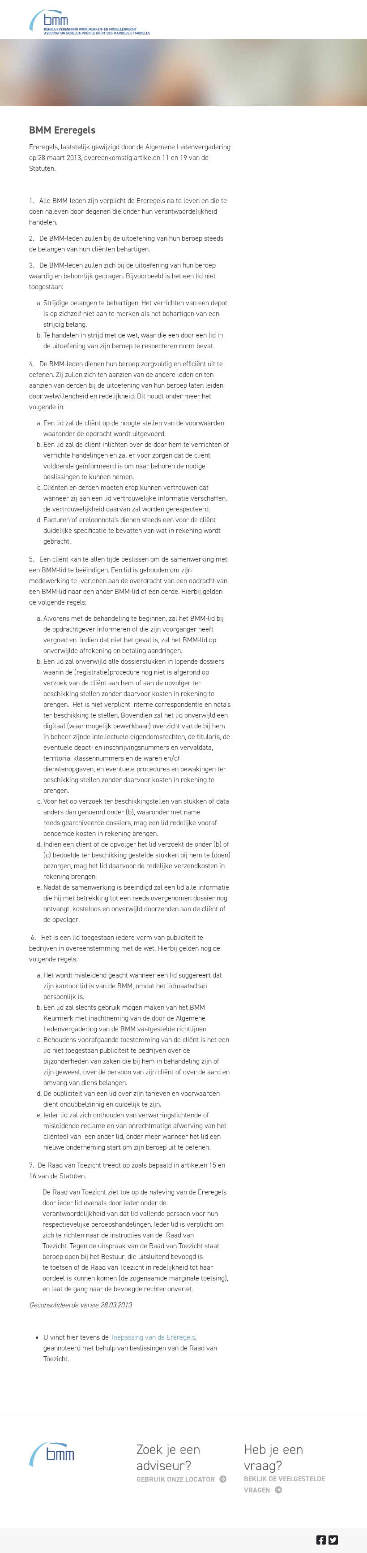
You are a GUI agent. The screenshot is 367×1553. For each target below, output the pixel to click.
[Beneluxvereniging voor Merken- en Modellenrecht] (89, 23)
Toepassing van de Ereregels (153, 1337)
